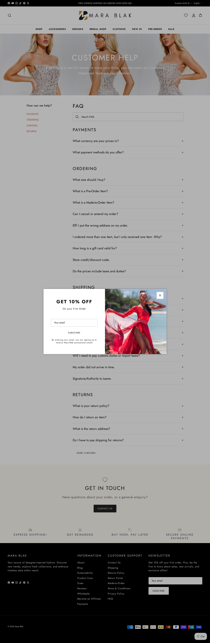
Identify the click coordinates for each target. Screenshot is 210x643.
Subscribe (74, 332)
